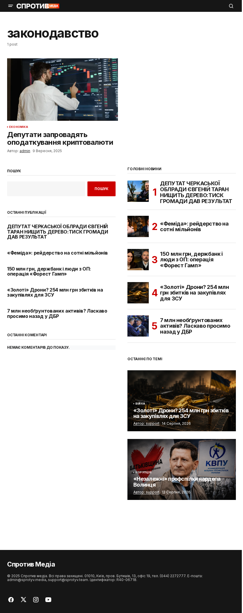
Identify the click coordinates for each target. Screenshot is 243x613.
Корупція (143, 472)
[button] (10, 5)
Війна (140, 403)
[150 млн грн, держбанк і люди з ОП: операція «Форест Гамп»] (138, 259)
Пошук (14, 171)
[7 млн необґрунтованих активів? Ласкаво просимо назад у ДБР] (138, 326)
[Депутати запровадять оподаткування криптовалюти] (62, 89)
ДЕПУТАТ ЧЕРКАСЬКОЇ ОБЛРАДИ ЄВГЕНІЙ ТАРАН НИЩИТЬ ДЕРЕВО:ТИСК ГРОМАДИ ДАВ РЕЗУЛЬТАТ (57, 232)
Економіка (18, 127)
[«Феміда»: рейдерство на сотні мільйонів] (138, 226)
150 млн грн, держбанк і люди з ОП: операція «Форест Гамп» (49, 271)
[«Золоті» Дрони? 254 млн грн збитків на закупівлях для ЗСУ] (138, 292)
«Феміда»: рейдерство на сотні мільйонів (57, 253)
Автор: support (146, 423)
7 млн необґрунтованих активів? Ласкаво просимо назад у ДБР (57, 313)
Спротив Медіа (31, 564)
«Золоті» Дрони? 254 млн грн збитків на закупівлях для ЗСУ (55, 292)
